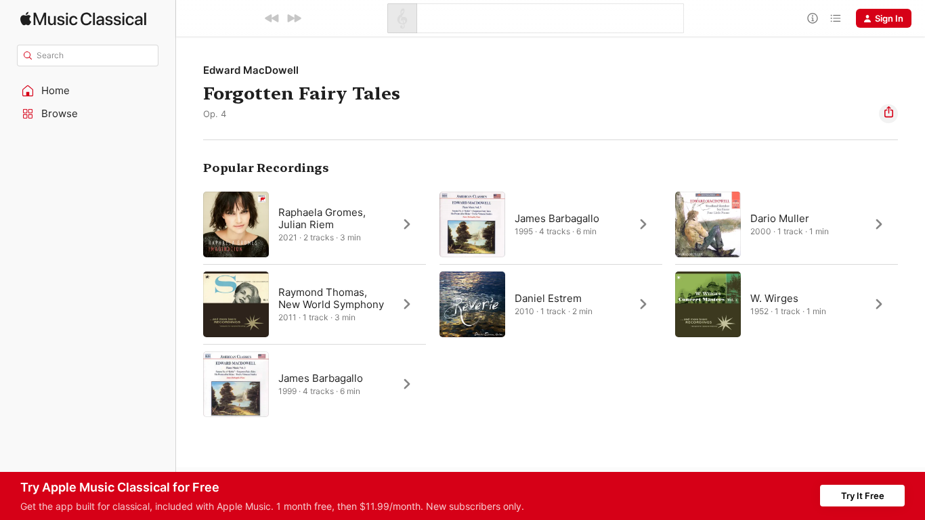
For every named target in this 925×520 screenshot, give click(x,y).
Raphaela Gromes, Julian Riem (322, 218)
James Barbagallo (557, 218)
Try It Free (862, 495)
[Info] (812, 18)
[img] (83, 18)
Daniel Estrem (548, 298)
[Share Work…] (888, 113)
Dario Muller (779, 218)
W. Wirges (774, 298)
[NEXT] (294, 18)
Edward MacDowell (251, 70)
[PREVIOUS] (272, 18)
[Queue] (835, 18)
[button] (88, 91)
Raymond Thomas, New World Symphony (331, 298)
